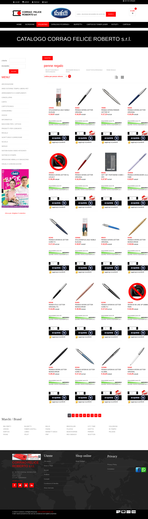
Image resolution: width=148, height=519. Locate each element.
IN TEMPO (112, 429)
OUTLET (114, 24)
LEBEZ (26, 432)
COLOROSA (113, 426)
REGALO (5, 133)
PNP (47, 434)
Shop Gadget (80, 461)
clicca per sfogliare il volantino (15, 213)
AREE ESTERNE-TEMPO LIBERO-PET (15, 88)
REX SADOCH (71, 434)
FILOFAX (70, 429)
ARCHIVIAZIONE (7, 84)
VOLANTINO (42, 24)
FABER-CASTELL (30, 429)
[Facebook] (138, 470)
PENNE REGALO (111, 70)
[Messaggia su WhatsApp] (143, 470)
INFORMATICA (7, 119)
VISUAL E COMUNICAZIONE (12, 164)
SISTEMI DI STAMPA (9, 155)
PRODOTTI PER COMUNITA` (12, 128)
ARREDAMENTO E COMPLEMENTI (14, 93)
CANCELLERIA (7, 97)
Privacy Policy (112, 464)
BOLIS (48, 426)
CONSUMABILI (7, 111)
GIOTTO (91, 429)
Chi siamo (47, 461)
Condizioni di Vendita (51, 483)
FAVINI (48, 429)
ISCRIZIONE (29, 24)
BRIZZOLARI (71, 426)
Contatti (46, 479)
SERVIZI (4, 146)
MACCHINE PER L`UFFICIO (11, 124)
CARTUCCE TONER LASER (97, 24)
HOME (19, 24)
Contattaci (110, 469)
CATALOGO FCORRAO (60, 24)
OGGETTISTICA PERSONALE (94, 70)
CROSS (6, 429)
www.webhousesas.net (45, 512)
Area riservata (49, 488)
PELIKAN (112, 432)
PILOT (26, 434)
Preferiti (46, 474)
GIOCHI (4, 115)
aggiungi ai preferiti (58, 142)
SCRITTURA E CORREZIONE (12, 137)
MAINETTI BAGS (51, 432)
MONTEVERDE (72, 432)
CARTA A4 (126, 24)
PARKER (91, 432)
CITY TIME (91, 426)
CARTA (4, 102)
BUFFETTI (77, 24)
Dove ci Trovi (48, 466)
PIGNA (5, 434)
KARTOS (6, 432)
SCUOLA (5, 142)
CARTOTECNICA (8, 106)
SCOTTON (91, 434)
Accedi (46, 470)
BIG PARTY (7, 426)
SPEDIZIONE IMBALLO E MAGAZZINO (15, 159)
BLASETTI (28, 426)
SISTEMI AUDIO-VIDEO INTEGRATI (14, 151)
